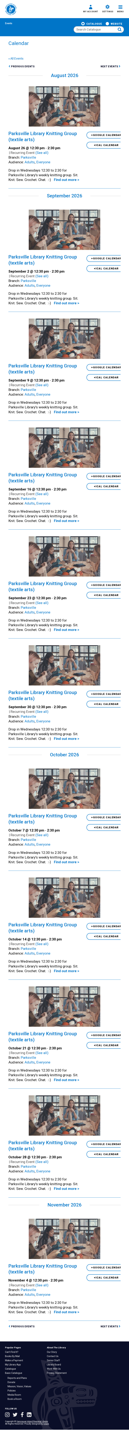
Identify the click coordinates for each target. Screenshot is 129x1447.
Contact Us (53, 1356)
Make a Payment (15, 1360)
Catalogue (94, 23)
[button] (90, 9)
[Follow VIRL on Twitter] (16, 1415)
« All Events (16, 58)
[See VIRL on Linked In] (29, 1415)
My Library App (14, 1364)
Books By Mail (13, 1356)
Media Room (15, 1394)
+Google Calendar (106, 135)
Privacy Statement (58, 1373)
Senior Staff (54, 1360)
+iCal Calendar (106, 145)
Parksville (28, 157)
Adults (30, 162)
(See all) (41, 153)
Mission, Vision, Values (20, 1386)
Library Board (55, 1364)
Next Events (110, 66)
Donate (12, 1382)
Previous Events (23, 66)
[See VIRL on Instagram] (8, 1415)
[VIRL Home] (11, 9)
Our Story (53, 1352)
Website (116, 23)
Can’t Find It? (12, 1352)
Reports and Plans (18, 1378)
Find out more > (66, 180)
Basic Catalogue (14, 1373)
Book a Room (15, 1399)
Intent (46, 1424)
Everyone (43, 162)
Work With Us (55, 1368)
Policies (12, 1390)
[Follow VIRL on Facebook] (23, 1415)
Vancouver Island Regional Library (32, 1421)
